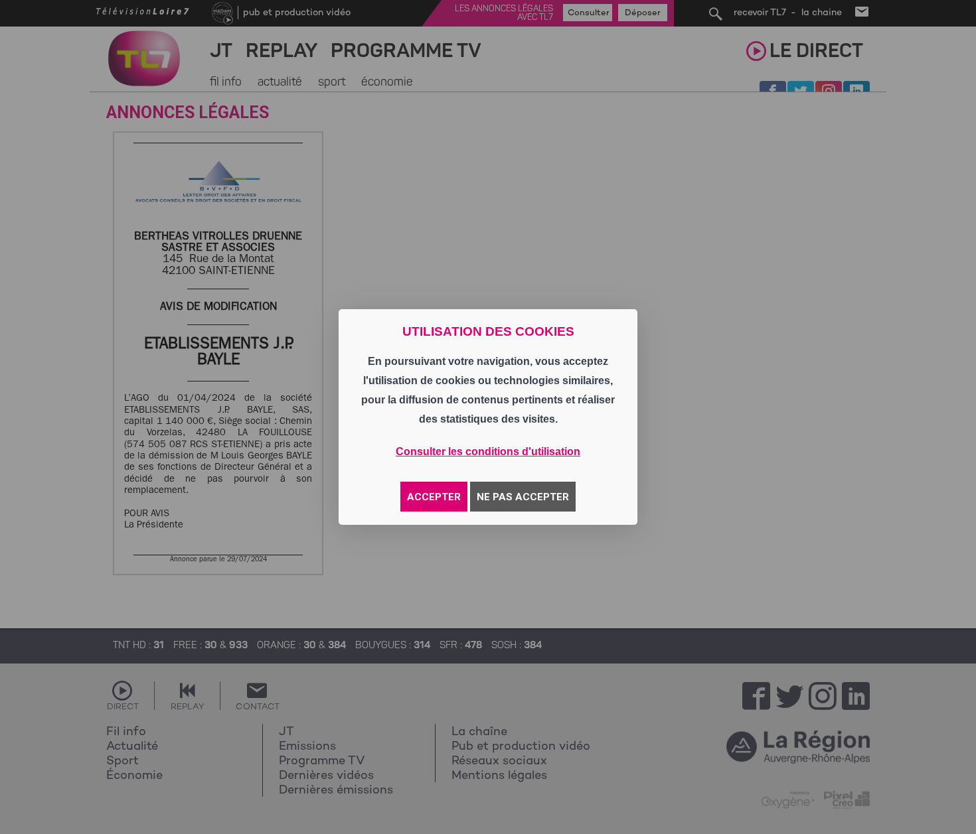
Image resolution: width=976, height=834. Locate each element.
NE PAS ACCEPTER (523, 497)
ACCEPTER (434, 497)
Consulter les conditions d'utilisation (488, 451)
